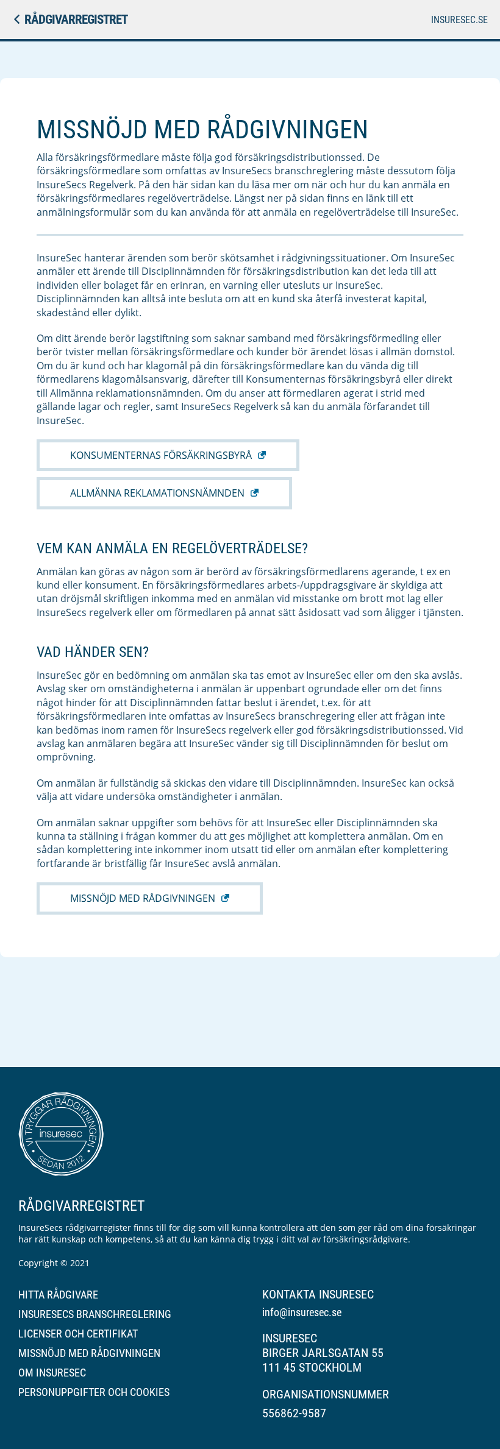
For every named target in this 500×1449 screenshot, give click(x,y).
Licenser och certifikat (78, 1333)
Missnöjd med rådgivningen (142, 898)
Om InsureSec (52, 1372)
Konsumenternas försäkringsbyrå (161, 455)
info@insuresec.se (301, 1312)
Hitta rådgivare (58, 1294)
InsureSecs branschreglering (94, 1314)
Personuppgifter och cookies (94, 1392)
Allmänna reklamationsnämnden (157, 493)
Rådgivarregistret (75, 19)
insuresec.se (459, 20)
